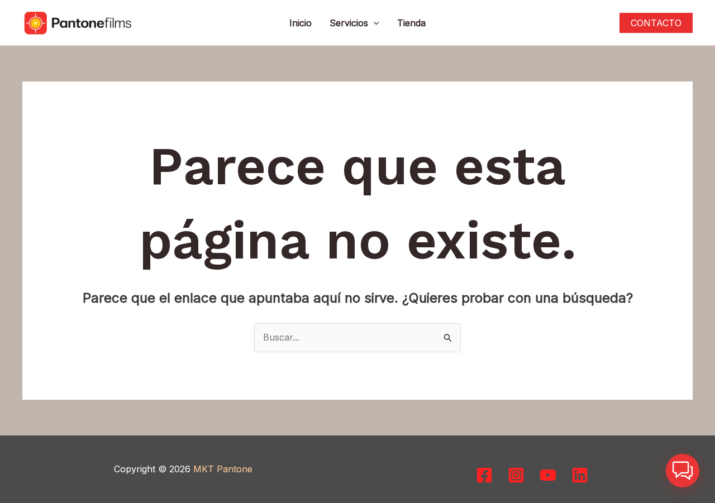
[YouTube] (548, 475)
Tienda (411, 22)
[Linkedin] (579, 475)
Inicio (300, 22)
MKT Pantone (222, 469)
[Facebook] (484, 475)
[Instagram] (516, 475)
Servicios (349, 22)
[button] (373, 22)
